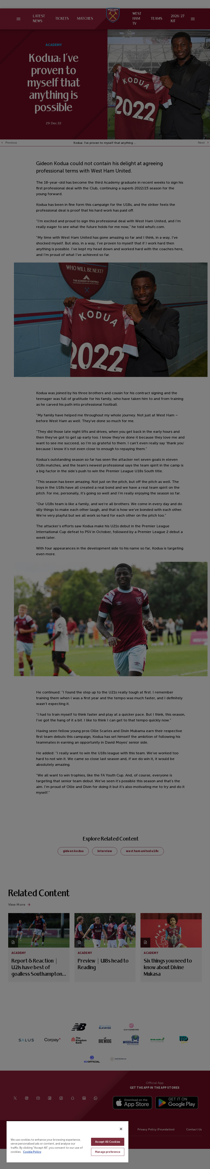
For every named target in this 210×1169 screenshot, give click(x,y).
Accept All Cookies (107, 1141)
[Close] (121, 1128)
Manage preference (107, 1151)
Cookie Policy (32, 1151)
